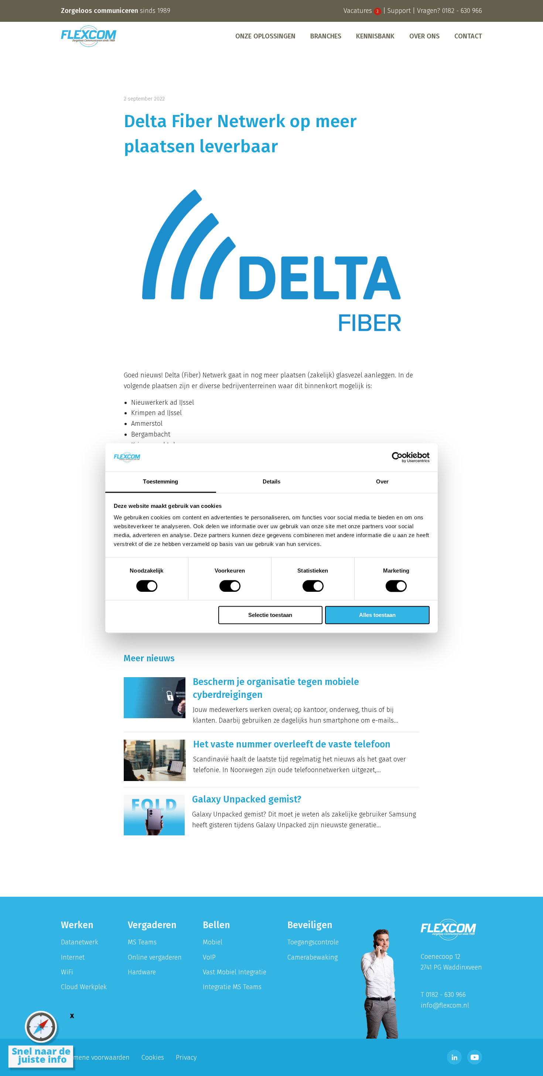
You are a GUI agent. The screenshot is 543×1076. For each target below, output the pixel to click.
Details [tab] (272, 482)
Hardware (142, 972)
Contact (468, 36)
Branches (325, 36)
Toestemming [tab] (160, 482)
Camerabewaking (312, 957)
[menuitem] (265, 36)
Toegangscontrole (313, 942)
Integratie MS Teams (232, 987)
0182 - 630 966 (462, 11)
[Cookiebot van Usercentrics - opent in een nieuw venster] (397, 457)
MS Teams (142, 942)
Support (399, 11)
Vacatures (361, 11)
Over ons (424, 36)
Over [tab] (382, 482)
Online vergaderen (155, 957)
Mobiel (212, 942)
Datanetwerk (79, 942)
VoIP (209, 957)
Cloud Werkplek (84, 987)
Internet (73, 957)
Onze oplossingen (265, 36)
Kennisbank (375, 36)
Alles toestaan (377, 615)
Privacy (186, 1057)
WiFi (67, 972)
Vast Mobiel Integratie (234, 972)
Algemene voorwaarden (95, 1057)
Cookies (152, 1057)
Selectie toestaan (270, 615)
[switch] (229, 586)
